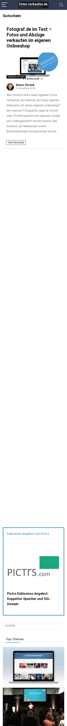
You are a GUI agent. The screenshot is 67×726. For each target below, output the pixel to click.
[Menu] (4, 5)
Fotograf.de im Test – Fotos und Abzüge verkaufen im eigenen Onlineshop (29, 38)
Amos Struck (25, 85)
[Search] (61, 5)
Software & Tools (16, 77)
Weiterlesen (16, 142)
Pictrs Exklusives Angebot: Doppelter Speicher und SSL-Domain (29, 599)
